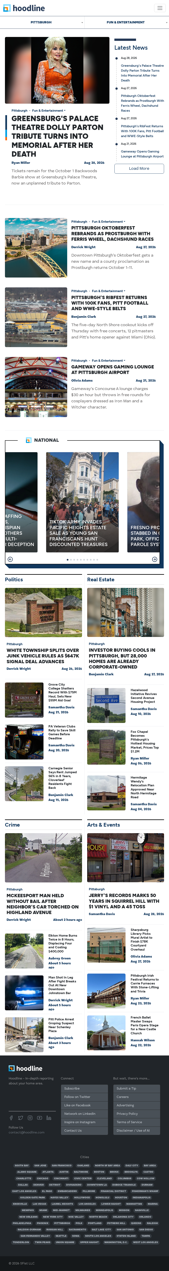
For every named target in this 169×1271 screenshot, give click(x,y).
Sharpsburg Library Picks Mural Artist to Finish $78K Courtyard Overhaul (141, 939)
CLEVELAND (104, 1178)
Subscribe (72, 1088)
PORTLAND (95, 1223)
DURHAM (147, 1185)
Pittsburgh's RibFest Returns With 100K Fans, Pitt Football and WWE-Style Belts (142, 131)
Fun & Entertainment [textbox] (126, 22)
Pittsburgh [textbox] (41, 22)
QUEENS (136, 1223)
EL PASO (47, 1191)
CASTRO (148, 1172)
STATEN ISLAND (126, 1236)
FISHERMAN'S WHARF (145, 1191)
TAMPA (146, 1236)
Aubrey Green (59, 958)
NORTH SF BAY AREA (107, 1165)
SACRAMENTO (77, 1230)
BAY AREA (150, 1165)
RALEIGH (152, 1223)
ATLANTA (48, 1172)
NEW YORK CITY (53, 1217)
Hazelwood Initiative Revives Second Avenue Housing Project (144, 696)
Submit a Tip (126, 1088)
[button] (10, 559)
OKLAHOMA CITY (123, 1217)
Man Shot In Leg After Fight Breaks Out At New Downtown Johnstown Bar (62, 985)
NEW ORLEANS (28, 1217)
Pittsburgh (19, 110)
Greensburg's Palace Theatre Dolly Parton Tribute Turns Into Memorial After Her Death (57, 136)
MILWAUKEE (82, 1210)
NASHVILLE (142, 1210)
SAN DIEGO (146, 1230)
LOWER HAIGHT (111, 1204)
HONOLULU (102, 1197)
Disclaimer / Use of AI (133, 1130)
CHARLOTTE (23, 1178)
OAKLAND (83, 1165)
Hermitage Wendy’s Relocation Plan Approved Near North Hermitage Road (143, 787)
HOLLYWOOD (82, 1197)
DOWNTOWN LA (97, 1185)
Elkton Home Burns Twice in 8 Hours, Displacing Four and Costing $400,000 (62, 943)
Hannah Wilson (143, 1040)
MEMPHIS (28, 1210)
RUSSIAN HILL (54, 1230)
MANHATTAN (134, 1204)
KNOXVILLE (20, 1204)
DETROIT (54, 1185)
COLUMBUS (124, 1178)
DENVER (38, 1185)
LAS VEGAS (39, 1204)
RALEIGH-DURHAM (29, 1230)
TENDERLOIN (21, 1242)
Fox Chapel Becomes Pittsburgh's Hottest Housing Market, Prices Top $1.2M (145, 741)
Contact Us (73, 1130)
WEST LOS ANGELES (145, 1242)
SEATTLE (61, 1236)
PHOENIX (42, 1223)
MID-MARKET (61, 1210)
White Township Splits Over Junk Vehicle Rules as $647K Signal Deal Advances (43, 655)
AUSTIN (63, 1172)
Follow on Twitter (77, 1097)
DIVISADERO (73, 1185)
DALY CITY (132, 1165)
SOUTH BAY (22, 1165)
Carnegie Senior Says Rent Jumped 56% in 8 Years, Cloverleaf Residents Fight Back (62, 778)
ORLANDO (145, 1217)
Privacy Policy (127, 1114)
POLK (79, 1223)
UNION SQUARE (65, 1242)
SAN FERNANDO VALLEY (35, 1236)
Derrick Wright (83, 247)
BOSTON (99, 1172)
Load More (139, 169)
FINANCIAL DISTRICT (113, 1191)
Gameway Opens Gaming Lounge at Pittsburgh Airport (112, 369)
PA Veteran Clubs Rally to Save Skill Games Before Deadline (61, 732)
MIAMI (43, 1210)
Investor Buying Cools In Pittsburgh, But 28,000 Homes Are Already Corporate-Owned (122, 658)
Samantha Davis (61, 707)
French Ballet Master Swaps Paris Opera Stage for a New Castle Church (144, 1025)
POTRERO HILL (116, 1223)
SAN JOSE (40, 1165)
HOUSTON (121, 1197)
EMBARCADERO (67, 1191)
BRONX (114, 1172)
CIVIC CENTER (83, 1178)
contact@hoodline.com (27, 1132)
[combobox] (42, 22)
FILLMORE (89, 1191)
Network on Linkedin (79, 1114)
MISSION (124, 1210)
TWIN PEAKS (42, 1242)
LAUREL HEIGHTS (62, 1204)
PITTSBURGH (62, 1223)
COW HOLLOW (145, 1178)
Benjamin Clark (83, 317)
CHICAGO (42, 1178)
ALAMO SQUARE (27, 1172)
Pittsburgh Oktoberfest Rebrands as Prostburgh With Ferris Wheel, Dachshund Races (112, 233)
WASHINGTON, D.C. (115, 1242)
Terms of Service (129, 1122)
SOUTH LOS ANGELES (98, 1236)
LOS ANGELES (87, 1204)
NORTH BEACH (98, 1217)
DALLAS (23, 1185)
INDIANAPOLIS (141, 1197)
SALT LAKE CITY (101, 1230)
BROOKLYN (131, 1172)
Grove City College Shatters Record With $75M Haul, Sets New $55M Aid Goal (62, 692)
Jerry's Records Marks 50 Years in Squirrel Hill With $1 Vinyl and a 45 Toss (124, 901)
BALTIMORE (81, 1172)
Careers (123, 1097)
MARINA (153, 1204)
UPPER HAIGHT (89, 1242)
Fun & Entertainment (47, 110)
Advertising (125, 1105)
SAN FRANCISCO (62, 1165)
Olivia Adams (82, 380)
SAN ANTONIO (125, 1230)
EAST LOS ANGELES (24, 1191)
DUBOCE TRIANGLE (124, 1185)
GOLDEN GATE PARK (32, 1197)
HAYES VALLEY (59, 1197)
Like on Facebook (77, 1105)
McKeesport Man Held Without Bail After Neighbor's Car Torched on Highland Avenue (43, 904)
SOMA (75, 1236)
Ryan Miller (21, 163)
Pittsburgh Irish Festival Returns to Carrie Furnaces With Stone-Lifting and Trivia (145, 983)
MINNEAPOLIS (104, 1210)
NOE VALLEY (76, 1217)
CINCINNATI (61, 1178)
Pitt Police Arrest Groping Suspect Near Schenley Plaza (61, 1025)
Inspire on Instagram (79, 1122)
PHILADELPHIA (22, 1223)
